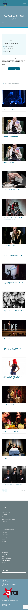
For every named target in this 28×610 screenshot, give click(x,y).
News (3, 556)
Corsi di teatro (5, 534)
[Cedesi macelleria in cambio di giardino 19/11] (14, 207)
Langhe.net (7, 585)
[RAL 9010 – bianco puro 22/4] (14, 474)
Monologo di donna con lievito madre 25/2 (12, 349)
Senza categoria (6, 560)
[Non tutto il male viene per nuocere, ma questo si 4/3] (14, 366)
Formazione (4, 532)
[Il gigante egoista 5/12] (14, 235)
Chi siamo (4, 507)
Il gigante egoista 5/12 (11, 246)
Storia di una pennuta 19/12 (13, 255)
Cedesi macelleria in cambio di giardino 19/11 (14, 218)
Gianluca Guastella (6, 512)
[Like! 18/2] (14, 328)
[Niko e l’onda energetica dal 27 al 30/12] (14, 272)
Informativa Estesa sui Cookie (8, 519)
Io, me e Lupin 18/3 (10, 404)
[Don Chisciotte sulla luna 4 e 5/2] (14, 300)
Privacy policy (5, 516)
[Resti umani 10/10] (14, 98)
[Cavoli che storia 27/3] (14, 420)
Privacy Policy (4, 605)
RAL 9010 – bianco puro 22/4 (13, 485)
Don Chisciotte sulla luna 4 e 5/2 (14, 311)
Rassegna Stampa (6, 558)
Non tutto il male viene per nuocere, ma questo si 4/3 (13, 377)
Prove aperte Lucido (11, 136)
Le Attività (4, 554)
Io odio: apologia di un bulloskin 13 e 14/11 (12, 190)
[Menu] (24, 3)
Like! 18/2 (7, 338)
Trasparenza (4, 521)
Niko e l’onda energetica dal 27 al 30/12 (14, 283)
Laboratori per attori (6, 537)
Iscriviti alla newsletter (6, 604)
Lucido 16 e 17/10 (9, 163)
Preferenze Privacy (5, 606)
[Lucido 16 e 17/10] (14, 152)
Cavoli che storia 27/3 (11, 431)
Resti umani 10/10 (9, 109)
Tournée (4, 562)
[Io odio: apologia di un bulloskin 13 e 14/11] (14, 179)
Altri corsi (4, 539)
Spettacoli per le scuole (7, 543)
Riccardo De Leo (5, 509)
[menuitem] (24, 3)
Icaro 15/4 (7, 458)
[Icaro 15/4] (14, 447)
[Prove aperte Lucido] (14, 125)
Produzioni (4, 541)
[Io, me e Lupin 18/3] (14, 394)
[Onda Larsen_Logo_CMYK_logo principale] (11, 3)
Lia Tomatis (4, 514)
